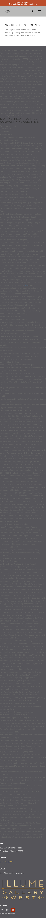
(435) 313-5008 (6, 862)
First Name (5, 129)
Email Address (6, 134)
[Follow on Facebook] (2, 910)
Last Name (5, 132)
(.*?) (26, 285)
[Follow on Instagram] (7, 910)
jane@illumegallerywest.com (12, 873)
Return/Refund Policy (7, 913)
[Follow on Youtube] (13, 910)
